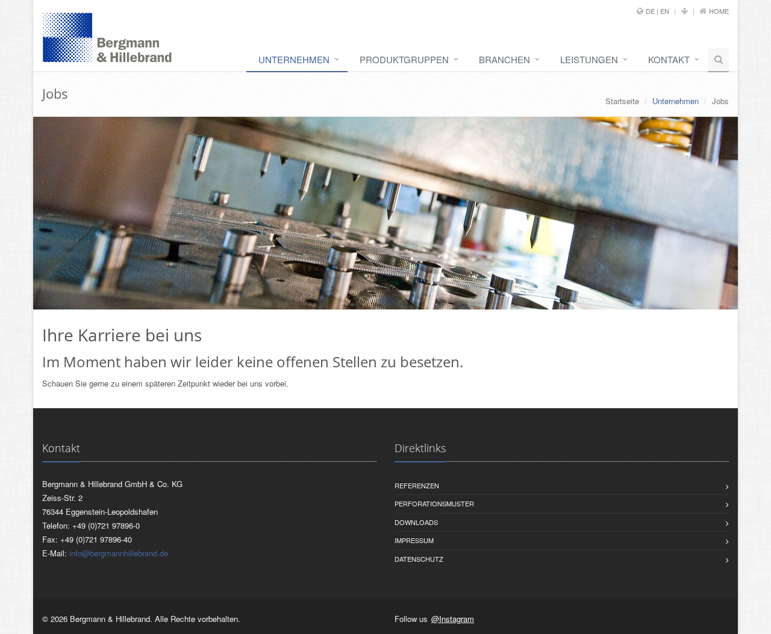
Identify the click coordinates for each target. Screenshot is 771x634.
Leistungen (589, 59)
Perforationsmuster (434, 503)
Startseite (622, 101)
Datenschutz (419, 559)
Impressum (414, 540)
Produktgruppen (404, 59)
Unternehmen (293, 59)
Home (719, 11)
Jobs (720, 101)
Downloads (416, 522)
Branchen (504, 59)
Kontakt (669, 59)
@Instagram (452, 618)
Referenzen (417, 485)
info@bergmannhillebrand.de (118, 553)
